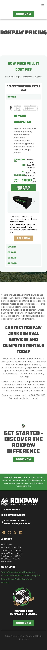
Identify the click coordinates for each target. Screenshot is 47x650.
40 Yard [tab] (12, 263)
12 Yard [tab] (12, 246)
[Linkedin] (20, 532)
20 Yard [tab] (12, 252)
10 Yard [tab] (12, 96)
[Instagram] (9, 532)
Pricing (18, 579)
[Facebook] (3, 532)
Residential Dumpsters (24, 572)
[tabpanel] (23, 172)
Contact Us (27, 579)
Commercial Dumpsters (12, 575)
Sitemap (5, 582)
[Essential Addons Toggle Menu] (43, 5)
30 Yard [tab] (12, 257)
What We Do (7, 572)
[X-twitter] (15, 532)
